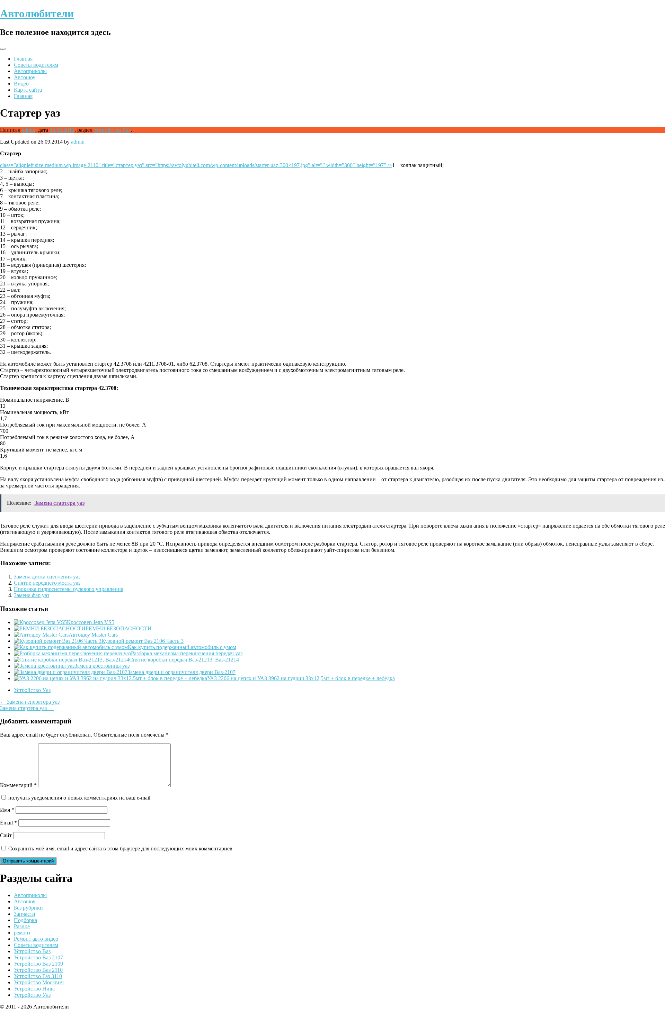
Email (8, 822)
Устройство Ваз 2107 (38, 957)
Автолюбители (37, 13)
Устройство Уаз (112, 130)
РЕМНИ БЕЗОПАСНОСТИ (119, 628)
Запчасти (24, 914)
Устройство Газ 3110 (38, 976)
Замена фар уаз (31, 595)
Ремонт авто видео (36, 939)
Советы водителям (36, 65)
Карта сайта (28, 90)
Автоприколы (30, 71)
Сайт (6, 835)
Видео (21, 83)
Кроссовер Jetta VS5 (90, 622)
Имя (7, 810)
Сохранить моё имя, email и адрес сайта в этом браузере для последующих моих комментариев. (121, 848)
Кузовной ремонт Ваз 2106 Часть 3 (142, 641)
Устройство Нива (34, 989)
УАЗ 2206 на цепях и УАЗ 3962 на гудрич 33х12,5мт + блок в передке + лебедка (301, 678)
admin (28, 130)
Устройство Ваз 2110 (38, 970)
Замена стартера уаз (27, 708)
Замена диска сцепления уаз (47, 577)
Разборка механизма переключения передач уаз (186, 653)
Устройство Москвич (39, 982)
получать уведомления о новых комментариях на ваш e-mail (79, 798)
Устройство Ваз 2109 (38, 964)
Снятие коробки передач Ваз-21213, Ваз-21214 (184, 660)
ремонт (22, 933)
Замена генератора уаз (30, 702)
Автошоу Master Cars (93, 635)
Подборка (25, 920)
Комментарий (18, 785)
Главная (23, 59)
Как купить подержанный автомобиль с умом (182, 647)
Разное (22, 926)
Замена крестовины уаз (102, 666)
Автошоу (24, 77)
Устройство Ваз (32, 951)
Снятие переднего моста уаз (47, 583)
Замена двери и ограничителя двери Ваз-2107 (181, 672)
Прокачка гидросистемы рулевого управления (68, 589)
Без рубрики (28, 908)
